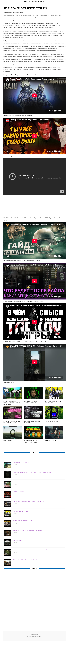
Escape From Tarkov (34, 1)
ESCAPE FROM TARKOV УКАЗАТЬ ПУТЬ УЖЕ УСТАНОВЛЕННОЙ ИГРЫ (31, 550)
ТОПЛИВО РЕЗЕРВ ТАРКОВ (20, 511)
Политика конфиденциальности (34, 636)
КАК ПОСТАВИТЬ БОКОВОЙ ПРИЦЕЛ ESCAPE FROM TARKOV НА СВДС (32, 472)
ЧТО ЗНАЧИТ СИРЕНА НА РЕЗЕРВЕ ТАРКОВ (25, 559)
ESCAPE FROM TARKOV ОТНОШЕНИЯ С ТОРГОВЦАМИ (27, 530)
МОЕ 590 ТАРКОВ (17, 540)
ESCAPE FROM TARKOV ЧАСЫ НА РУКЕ (23, 521)
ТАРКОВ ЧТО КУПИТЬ (18, 491)
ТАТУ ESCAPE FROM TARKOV (21, 462)
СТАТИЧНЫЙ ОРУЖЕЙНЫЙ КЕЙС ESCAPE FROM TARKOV (28, 501)
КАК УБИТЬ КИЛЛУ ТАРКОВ (20, 482)
